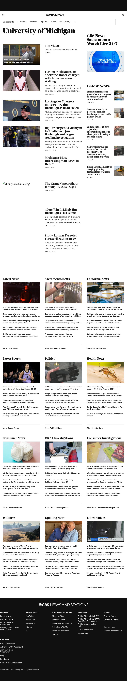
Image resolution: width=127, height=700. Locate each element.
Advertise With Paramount (11, 647)
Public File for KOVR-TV (88, 616)
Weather (33, 22)
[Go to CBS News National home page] (55, 15)
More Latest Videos (95, 587)
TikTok (29, 627)
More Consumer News (12, 508)
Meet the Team (58, 616)
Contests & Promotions (62, 623)
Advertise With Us (60, 627)
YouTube (30, 616)
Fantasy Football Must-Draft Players (10, 629)
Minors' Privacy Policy (113, 631)
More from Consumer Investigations (103, 508)
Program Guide (58, 620)
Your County (64, 22)
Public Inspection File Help (87, 625)
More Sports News (11, 428)
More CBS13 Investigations (57, 508)
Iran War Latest (6, 620)
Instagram (30, 623)
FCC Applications (85, 630)
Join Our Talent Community (6, 651)
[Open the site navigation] (19, 15)
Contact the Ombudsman (11, 663)
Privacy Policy (110, 616)
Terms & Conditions (60, 631)
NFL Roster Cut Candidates (6, 624)
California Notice (111, 620)
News (23, 22)
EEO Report (83, 633)
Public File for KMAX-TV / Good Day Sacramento (89, 620)
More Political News (53, 428)
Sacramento (8, 22)
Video (53, 22)
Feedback (4, 659)
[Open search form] (123, 15)
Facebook (30, 620)
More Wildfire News (11, 587)
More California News (96, 348)
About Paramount (7, 643)
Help (2, 655)
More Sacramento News (55, 348)
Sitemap (55, 634)
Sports (44, 22)
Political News (6, 616)
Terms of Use (109, 627)
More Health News (95, 428)
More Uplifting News (54, 587)
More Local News (10, 348)
